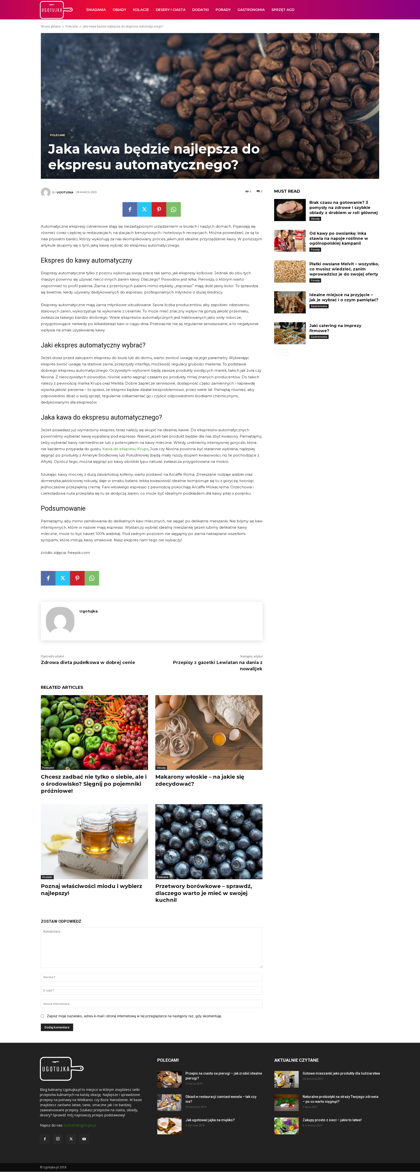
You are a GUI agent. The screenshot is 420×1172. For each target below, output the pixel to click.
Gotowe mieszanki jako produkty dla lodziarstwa (341, 1073)
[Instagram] (58, 1139)
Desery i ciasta (170, 10)
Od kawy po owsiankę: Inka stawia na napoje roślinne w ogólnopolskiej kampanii (338, 238)
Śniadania (96, 10)
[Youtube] (84, 1139)
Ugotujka (65, 192)
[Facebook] (129, 209)
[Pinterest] (159, 209)
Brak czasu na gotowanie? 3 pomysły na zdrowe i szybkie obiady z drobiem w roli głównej (343, 207)
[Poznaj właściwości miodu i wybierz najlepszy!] (94, 841)
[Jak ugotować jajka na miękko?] (169, 1126)
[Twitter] (144, 209)
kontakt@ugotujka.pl (80, 1125)
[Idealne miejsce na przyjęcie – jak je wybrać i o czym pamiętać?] (290, 302)
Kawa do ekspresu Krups (125, 449)
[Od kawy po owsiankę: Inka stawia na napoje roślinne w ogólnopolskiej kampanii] (290, 241)
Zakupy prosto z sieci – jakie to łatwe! (332, 1120)
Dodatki (200, 10)
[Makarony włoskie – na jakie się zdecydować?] (208, 732)
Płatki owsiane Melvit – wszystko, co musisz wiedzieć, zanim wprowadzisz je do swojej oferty (344, 269)
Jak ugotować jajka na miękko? (210, 1120)
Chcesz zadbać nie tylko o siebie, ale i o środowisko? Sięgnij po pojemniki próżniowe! (94, 784)
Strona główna (51, 26)
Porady (223, 10)
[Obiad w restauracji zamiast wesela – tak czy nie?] (169, 1102)
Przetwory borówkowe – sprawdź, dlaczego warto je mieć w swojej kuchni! (203, 893)
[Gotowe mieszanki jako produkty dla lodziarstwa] (286, 1079)
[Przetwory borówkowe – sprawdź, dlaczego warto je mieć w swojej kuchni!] (208, 841)
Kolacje (141, 10)
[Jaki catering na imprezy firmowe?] (290, 333)
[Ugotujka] (46, 192)
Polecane (71, 26)
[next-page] (285, 352)
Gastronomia (251, 10)
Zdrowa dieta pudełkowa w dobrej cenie (88, 662)
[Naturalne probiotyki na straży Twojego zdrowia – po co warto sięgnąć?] (286, 1102)
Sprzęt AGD (282, 10)
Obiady (119, 10)
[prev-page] (277, 352)
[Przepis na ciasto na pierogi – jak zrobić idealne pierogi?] (169, 1079)
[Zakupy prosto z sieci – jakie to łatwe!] (286, 1126)
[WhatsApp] (173, 209)
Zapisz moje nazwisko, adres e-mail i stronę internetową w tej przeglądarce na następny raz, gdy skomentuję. (134, 1016)
